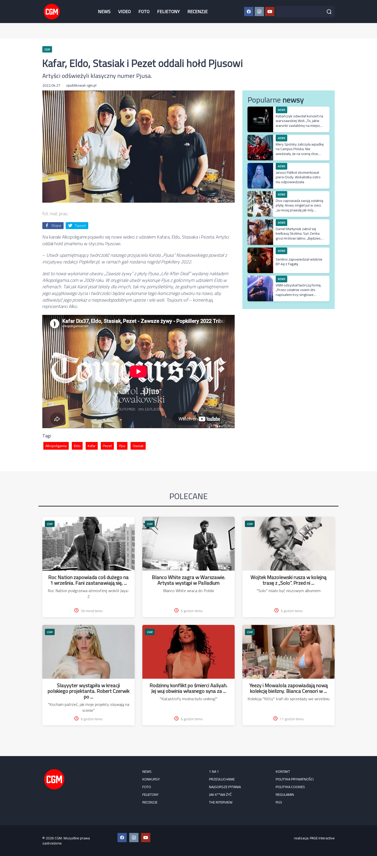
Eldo (77, 445)
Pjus (122, 445)
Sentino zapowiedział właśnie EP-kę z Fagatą (299, 261)
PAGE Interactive (322, 838)
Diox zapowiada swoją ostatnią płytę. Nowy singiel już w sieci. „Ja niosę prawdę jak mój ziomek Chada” (299, 207)
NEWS (104, 11)
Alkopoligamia (56, 445)
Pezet (107, 445)
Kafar (92, 445)
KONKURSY (151, 779)
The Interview (220, 802)
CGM (50, 524)
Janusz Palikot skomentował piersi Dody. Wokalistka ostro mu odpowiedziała (298, 177)
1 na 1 (214, 771)
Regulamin (285, 794)
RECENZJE (197, 11)
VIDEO (124, 11)
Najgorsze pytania (225, 786)
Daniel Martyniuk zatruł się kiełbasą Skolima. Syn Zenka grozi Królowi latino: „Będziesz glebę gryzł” (299, 235)
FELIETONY (168, 11)
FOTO (144, 11)
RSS (279, 802)
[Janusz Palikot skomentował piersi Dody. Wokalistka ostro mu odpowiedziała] (260, 165)
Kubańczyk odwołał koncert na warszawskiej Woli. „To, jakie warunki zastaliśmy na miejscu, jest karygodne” (299, 123)
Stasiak (138, 445)
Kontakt (283, 771)
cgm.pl (91, 85)
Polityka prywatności (295, 779)
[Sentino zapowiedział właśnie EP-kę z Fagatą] (260, 250)
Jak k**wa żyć (220, 794)
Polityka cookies (290, 786)
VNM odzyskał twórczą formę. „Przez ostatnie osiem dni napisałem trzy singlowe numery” (298, 292)
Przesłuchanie (222, 779)
